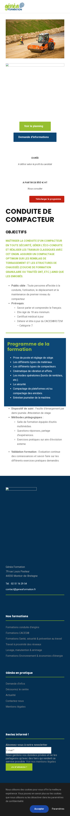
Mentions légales (16, 706)
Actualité (11, 695)
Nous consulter (35, 188)
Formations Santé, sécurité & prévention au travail (34, 638)
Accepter (39, 809)
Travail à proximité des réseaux (23, 644)
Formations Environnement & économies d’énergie (34, 655)
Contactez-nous (15, 701)
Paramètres (58, 809)
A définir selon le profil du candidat (35, 164)
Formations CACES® (17, 633)
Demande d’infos (15, 683)
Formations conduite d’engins (22, 627)
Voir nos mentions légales (41, 761)
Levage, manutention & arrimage (24, 650)
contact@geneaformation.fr (21, 589)
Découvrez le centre (17, 689)
